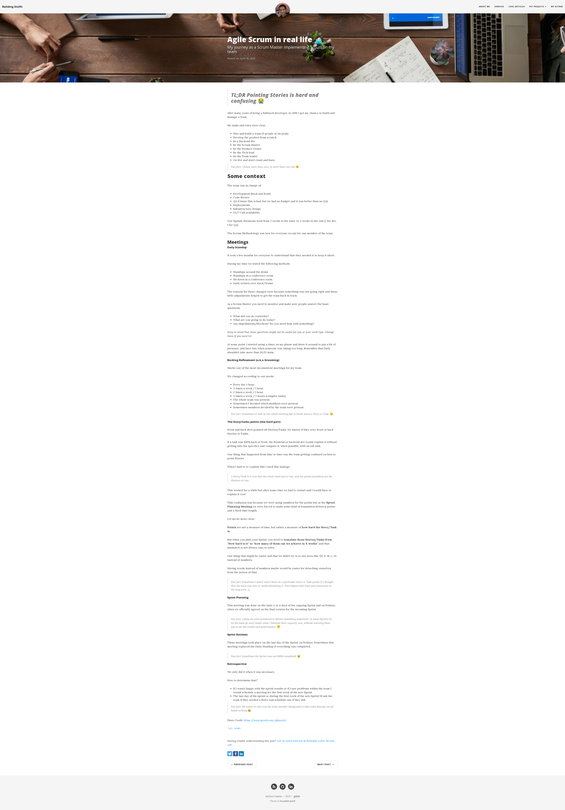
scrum (237, 728)
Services (499, 6)
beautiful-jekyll (287, 801)
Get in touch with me (290, 741)
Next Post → (325, 764)
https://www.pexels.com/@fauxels (265, 720)
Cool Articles (516, 6)
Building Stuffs (12, 6)
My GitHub (557, 6)
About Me (484, 6)
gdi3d (297, 796)
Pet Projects (536, 6)
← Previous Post (242, 764)
